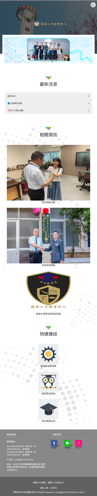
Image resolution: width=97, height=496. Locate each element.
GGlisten (72, 492)
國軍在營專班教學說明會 (48, 313)
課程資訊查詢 (48, 393)
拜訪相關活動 (48, 202)
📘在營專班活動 (14, 103)
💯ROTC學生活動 (15, 110)
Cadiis (81, 492)
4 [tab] (52, 61)
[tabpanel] (48, 50)
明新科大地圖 (39, 482)
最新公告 (11, 95)
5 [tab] (56, 61)
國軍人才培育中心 (56, 482)
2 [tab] (44, 61)
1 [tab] (41, 61)
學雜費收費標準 (48, 366)
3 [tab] (48, 61)
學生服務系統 (48, 420)
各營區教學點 (48, 265)
